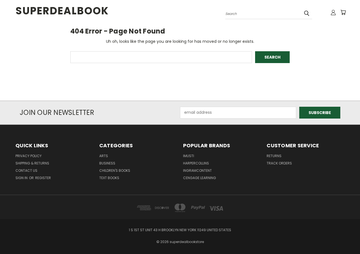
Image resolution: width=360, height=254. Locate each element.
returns (274, 155)
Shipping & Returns (32, 163)
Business (107, 163)
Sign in (21, 177)
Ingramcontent (197, 170)
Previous (345, 236)
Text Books (109, 177)
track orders (279, 163)
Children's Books (114, 170)
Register (43, 177)
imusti (188, 155)
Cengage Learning (199, 177)
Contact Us (26, 170)
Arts (103, 155)
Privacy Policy (28, 155)
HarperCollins (196, 163)
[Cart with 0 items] (343, 12)
